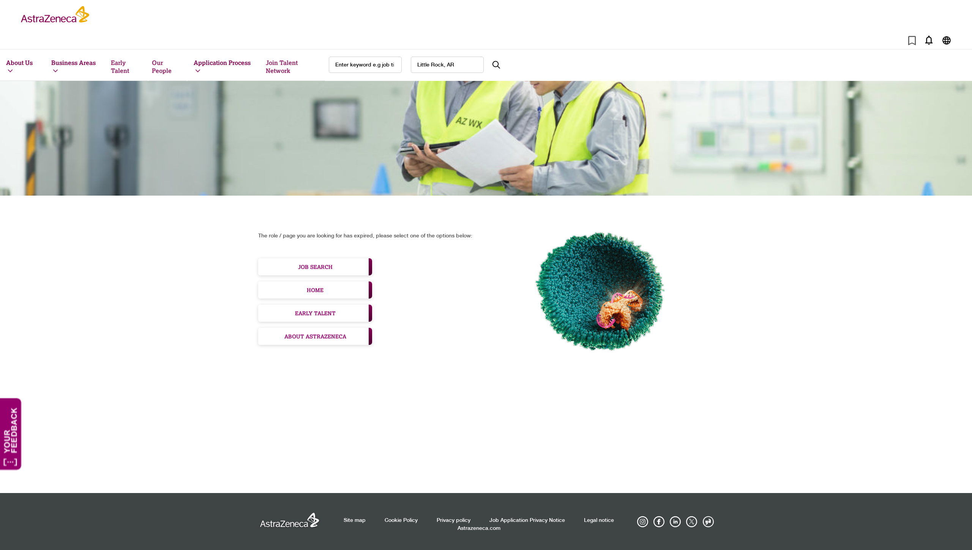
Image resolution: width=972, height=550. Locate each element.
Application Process (222, 62)
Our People (162, 66)
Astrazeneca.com (479, 528)
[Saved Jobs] (912, 42)
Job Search (315, 267)
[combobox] (447, 65)
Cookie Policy (401, 520)
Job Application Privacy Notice (527, 520)
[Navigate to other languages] (946, 40)
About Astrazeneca (315, 336)
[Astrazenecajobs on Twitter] (691, 522)
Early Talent (120, 66)
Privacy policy (453, 520)
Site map (355, 520)
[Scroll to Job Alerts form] (929, 40)
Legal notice (599, 520)
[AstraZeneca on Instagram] (643, 522)
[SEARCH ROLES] (500, 65)
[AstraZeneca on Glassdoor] (708, 522)
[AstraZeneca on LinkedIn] (675, 522)
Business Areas (73, 62)
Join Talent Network (282, 66)
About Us (19, 62)
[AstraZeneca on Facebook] (659, 522)
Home (315, 290)
